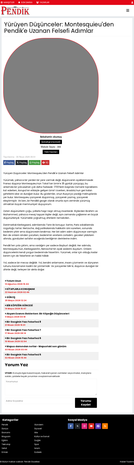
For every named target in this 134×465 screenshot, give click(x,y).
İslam (37, 448)
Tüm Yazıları (51, 152)
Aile (36, 432)
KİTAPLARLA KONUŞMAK (20, 289)
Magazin (6, 436)
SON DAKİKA (26, 2)
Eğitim (5, 440)
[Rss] (105, 425)
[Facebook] (71, 425)
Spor (36, 444)
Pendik (5, 424)
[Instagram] (84, 425)
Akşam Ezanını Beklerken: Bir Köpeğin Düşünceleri (37, 313)
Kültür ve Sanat (41, 436)
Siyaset (38, 428)
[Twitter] (77, 425)
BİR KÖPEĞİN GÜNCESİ (19, 305)
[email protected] (51, 142)
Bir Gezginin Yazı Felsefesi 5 (23, 354)
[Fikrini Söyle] (98, 425)
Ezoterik (38, 452)
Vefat (4, 448)
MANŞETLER (8, 2)
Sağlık (37, 440)
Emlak (5, 452)
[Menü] (127, 10)
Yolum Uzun (13, 280)
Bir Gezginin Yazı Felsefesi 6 (23, 338)
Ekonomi (6, 432)
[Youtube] (91, 425)
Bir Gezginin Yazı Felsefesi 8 (23, 321)
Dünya (5, 428)
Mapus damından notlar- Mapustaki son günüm (36, 346)
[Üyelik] (132, 2)
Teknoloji (6, 444)
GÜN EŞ (10, 297)
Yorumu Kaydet (86, 402)
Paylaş (10, 162)
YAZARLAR (44, 2)
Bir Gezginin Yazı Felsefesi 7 (23, 330)
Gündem (38, 424)
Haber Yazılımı (127, 461)
